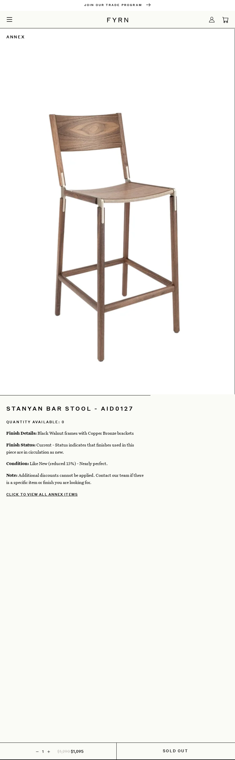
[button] (9, 19)
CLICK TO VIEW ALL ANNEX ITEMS (42, 494)
